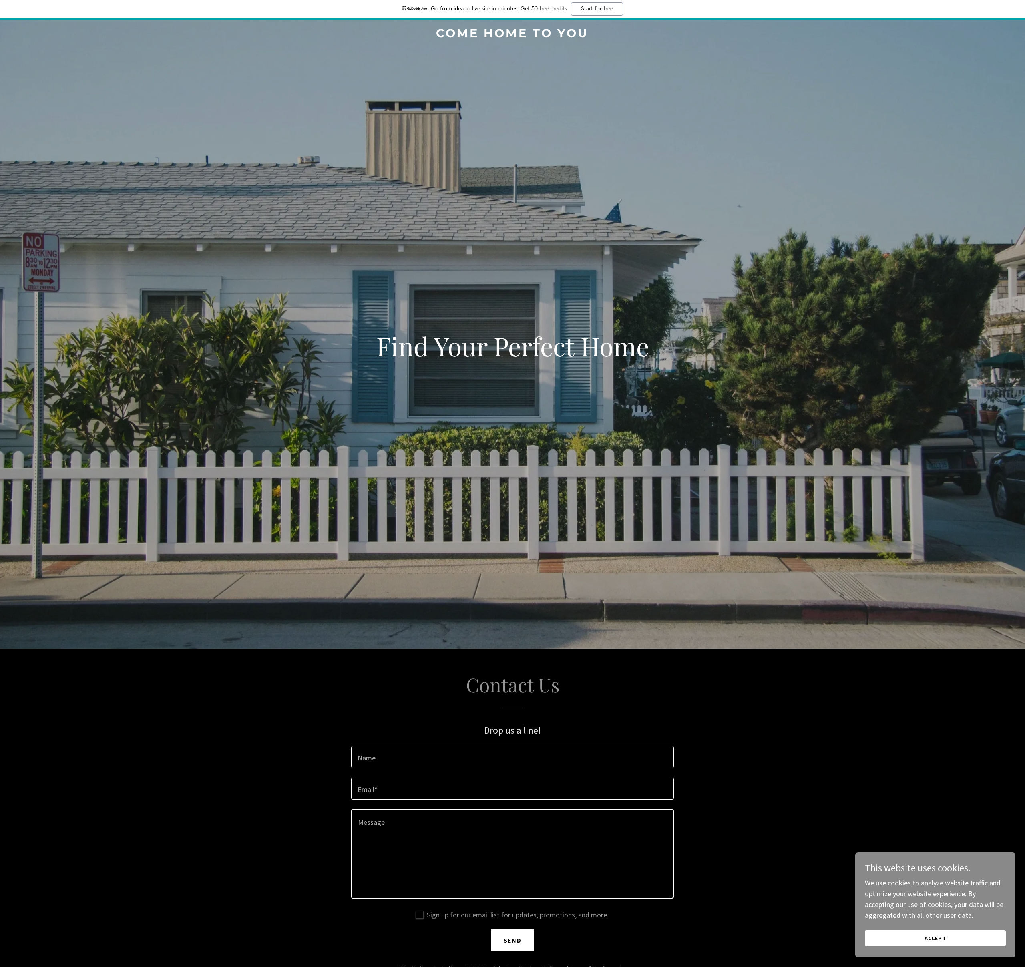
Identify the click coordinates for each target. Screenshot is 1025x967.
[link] (512, 34)
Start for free (597, 9)
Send (512, 940)
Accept (935, 938)
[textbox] (512, 757)
